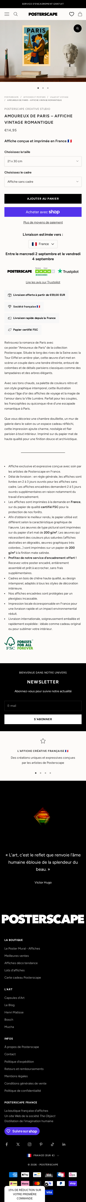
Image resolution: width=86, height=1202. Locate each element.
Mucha (9, 1027)
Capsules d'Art (14, 998)
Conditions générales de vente (25, 1083)
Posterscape (11, 97)
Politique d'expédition (19, 1062)
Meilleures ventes (16, 956)
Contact (10, 1054)
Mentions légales (16, 1076)
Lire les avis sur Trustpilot (43, 282)
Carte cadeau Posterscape (22, 977)
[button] (24, 1194)
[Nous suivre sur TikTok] (52, 1144)
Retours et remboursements (24, 1069)
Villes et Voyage (59, 97)
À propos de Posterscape (21, 1047)
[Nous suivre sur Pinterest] (41, 1144)
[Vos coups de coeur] (71, 14)
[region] (43, 751)
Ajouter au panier (43, 198)
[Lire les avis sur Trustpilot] (43, 272)
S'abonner (43, 719)
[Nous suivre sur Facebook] (6, 1144)
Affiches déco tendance (21, 963)
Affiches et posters (34, 97)
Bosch (8, 1020)
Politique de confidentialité (22, 1091)
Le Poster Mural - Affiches (22, 948)
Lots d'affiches (14, 970)
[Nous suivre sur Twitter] (18, 1144)
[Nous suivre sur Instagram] (29, 1144)
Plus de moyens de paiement (43, 222)
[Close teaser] (46, 1184)
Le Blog (9, 1005)
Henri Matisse (14, 1012)
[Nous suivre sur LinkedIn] (64, 1144)
